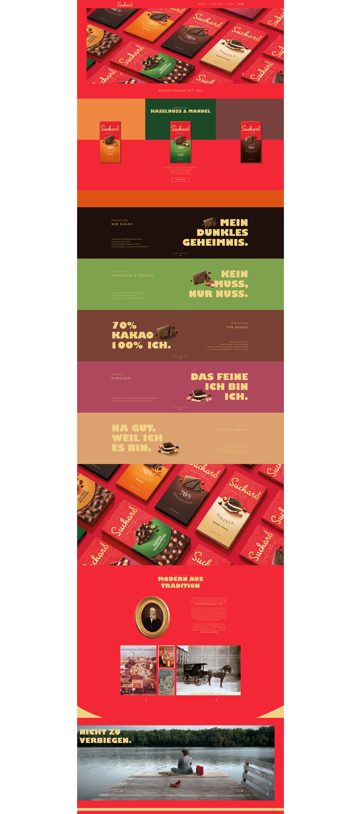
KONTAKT (230, 4)
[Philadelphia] (125, 4)
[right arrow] (243, 73)
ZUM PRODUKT (110, 180)
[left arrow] (122, 73)
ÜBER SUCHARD (216, 4)
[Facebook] (242, 4)
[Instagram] (239, 4)
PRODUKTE (202, 4)
